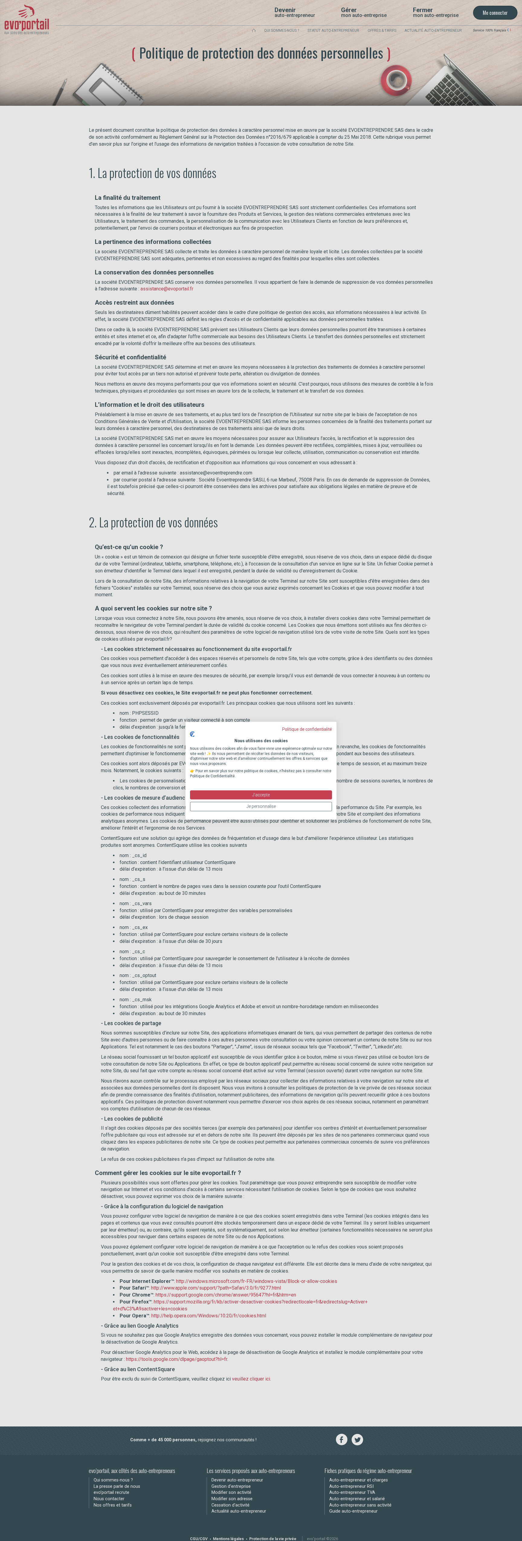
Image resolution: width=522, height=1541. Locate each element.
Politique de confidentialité (307, 729)
